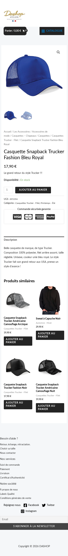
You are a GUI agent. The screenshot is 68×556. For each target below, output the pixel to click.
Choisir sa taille (7, 449)
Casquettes (44, 136)
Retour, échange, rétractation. (15, 444)
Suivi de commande (10, 465)
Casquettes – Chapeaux (24, 136)
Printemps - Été (48, 203)
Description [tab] (10, 240)
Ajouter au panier (33, 190)
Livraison (4, 473)
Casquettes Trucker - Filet (27, 203)
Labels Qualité (7, 494)
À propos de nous (9, 490)
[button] (58, 52)
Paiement (5, 469)
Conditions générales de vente (15, 498)
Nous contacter (8, 453)
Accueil (7, 132)
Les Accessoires (21, 132)
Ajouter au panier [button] (14, 341)
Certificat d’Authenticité (12, 478)
